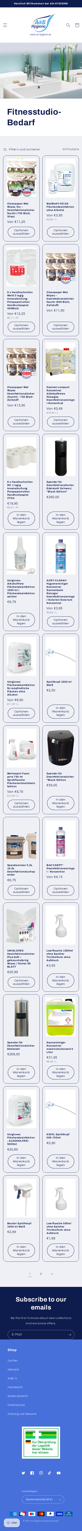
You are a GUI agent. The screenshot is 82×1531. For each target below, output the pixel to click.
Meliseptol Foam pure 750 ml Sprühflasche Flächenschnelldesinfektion (21, 780)
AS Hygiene (36, 1521)
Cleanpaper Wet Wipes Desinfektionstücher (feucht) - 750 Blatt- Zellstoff (21, 393)
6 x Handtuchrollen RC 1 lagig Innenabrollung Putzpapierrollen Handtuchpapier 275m (20, 489)
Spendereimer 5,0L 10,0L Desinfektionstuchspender (21, 870)
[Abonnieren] (69, 1334)
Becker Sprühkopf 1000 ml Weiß (19, 1225)
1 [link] (30, 1273)
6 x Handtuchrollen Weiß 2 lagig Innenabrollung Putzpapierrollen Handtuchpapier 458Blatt (20, 300)
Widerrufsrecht (18, 1396)
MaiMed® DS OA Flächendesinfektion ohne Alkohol (60, 206)
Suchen (13, 1360)
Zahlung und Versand (22, 1414)
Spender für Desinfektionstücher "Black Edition (60, 776)
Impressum (15, 1387)
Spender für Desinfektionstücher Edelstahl (21, 1045)
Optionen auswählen (21, 232)
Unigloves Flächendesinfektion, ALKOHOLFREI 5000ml (21, 1139)
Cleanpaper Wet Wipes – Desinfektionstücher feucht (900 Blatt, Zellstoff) (60, 299)
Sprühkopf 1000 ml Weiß (59, 683)
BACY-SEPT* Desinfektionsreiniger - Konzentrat (61, 868)
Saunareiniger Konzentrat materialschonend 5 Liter (60, 1047)
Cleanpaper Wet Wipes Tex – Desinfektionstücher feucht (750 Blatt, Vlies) (21, 210)
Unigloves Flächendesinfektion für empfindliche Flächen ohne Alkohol (21, 688)
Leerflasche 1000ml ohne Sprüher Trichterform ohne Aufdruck (60, 955)
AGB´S (12, 1378)
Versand (13, 1369)
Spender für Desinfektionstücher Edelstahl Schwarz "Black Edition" (60, 486)
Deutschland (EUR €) (39, 1499)
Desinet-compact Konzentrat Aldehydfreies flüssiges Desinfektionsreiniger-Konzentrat (61, 395)
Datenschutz (16, 1405)
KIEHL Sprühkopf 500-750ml (58, 1136)
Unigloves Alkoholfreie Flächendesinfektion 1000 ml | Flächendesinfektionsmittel (21, 588)
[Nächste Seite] (51, 1274)
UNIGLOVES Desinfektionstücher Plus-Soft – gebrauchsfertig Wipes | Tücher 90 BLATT (21, 958)
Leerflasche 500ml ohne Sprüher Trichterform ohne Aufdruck (59, 1228)
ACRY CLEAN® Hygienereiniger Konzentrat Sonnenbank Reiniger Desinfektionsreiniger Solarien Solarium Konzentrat (61, 591)
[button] (5, 25)
